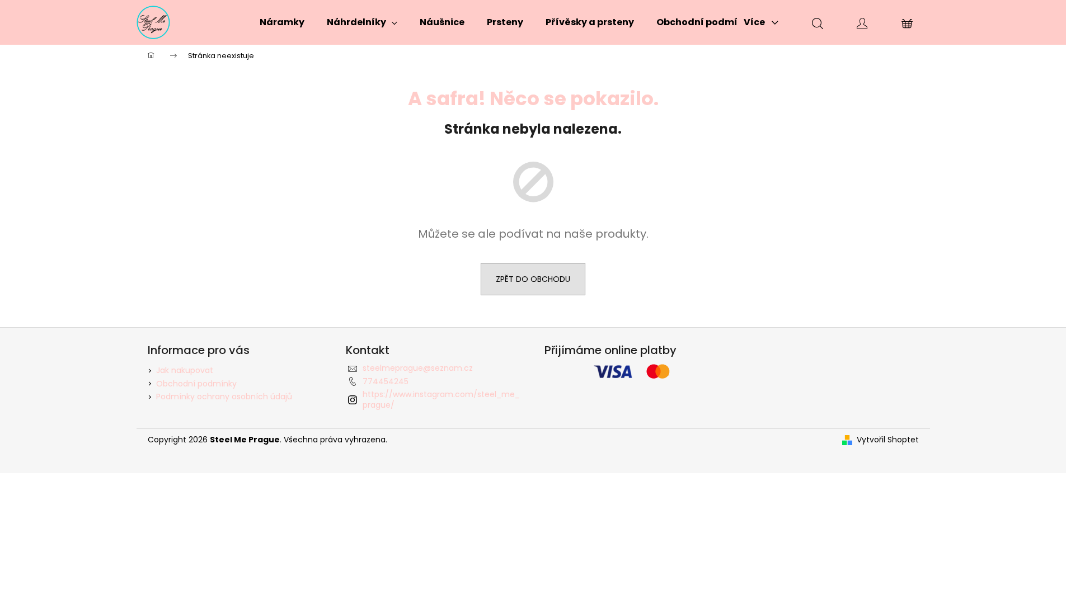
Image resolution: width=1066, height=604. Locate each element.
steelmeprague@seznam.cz (418, 368)
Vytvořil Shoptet (888, 440)
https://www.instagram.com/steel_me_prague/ (441, 399)
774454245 (385, 381)
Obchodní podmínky (196, 383)
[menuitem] (282, 22)
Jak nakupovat (184, 370)
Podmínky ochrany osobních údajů (224, 396)
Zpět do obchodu (533, 279)
